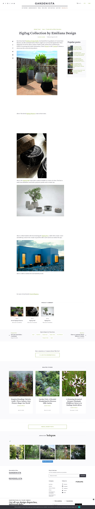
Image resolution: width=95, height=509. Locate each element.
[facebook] (10, 3)
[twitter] (12, 3)
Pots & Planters (34, 294)
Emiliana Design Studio (32, 41)
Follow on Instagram (48, 461)
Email (65, 492)
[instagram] (8, 3)
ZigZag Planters (30, 113)
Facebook (65, 488)
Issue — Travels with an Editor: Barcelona (51, 29)
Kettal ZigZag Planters (17, 320)
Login (89, 3)
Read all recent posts (47, 426)
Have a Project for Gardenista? (52, 496)
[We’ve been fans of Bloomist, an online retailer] (17, 452)
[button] (78, 3)
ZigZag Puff (26, 180)
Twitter (65, 490)
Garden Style (44, 334)
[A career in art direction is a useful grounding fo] (78, 452)
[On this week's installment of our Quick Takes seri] (62, 452)
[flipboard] (3, 3)
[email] (14, 3)
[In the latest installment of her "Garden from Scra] (47, 452)
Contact (50, 486)
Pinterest (65, 484)
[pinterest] (6, 3)
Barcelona (38, 334)
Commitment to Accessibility (52, 492)
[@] (12, 442)
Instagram (65, 486)
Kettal (47, 46)
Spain (33, 334)
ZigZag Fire (45, 235)
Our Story (50, 484)
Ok (79, 507)
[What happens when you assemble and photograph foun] (32, 452)
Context (55, 46)
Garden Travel (37, 29)
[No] (93, 507)
